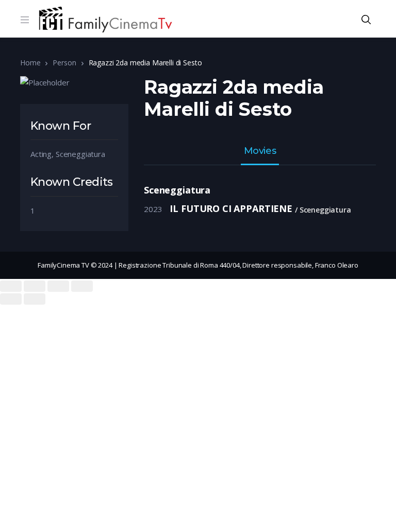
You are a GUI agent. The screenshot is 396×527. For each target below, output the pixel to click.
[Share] (34, 286)
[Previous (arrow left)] (11, 299)
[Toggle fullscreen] (58, 286)
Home (30, 62)
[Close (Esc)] (11, 286)
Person (64, 62)
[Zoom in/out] (82, 286)
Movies (260, 151)
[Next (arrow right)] (34, 299)
